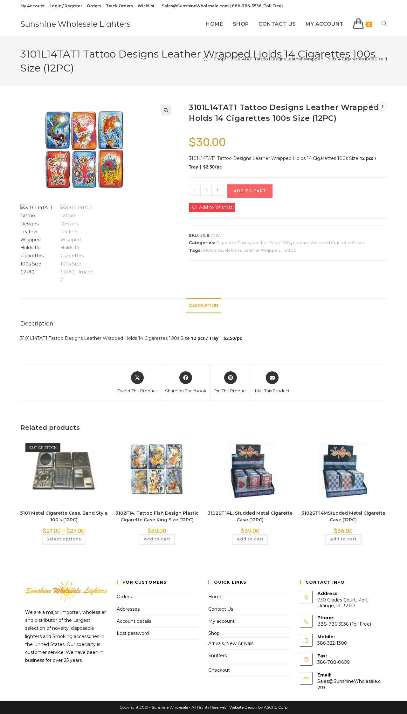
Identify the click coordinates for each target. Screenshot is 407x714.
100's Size (213, 250)
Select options (63, 539)
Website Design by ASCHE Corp (258, 707)
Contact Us (220, 609)
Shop (214, 633)
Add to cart (250, 191)
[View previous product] (371, 106)
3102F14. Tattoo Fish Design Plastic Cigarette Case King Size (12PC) (157, 516)
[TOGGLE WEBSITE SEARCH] (384, 24)
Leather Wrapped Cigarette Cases (328, 242)
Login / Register (66, 5)
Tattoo (289, 250)
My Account (32, 5)
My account (221, 621)
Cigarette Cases (233, 242)
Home (215, 597)
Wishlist (146, 5)
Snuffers (217, 655)
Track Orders (119, 5)
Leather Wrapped (262, 250)
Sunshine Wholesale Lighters (75, 24)
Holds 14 (233, 250)
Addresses (128, 609)
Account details (134, 621)
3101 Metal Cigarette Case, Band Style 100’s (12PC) (63, 516)
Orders (94, 5)
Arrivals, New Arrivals (230, 643)
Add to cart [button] (157, 539)
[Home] (206, 58)
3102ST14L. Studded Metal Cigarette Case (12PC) (250, 516)
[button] (166, 110)
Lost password (133, 633)
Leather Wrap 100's (271, 242)
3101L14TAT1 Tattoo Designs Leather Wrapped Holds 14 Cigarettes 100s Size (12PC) (314, 58)
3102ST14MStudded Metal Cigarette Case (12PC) (343, 516)
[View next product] (382, 106)
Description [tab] (203, 305)
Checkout (219, 670)
